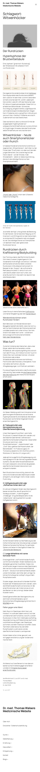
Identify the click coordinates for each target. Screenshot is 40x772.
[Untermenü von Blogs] (7, 759)
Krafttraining (29, 311)
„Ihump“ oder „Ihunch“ (10, 194)
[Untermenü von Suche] (8, 734)
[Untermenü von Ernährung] (10, 742)
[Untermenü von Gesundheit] (11, 747)
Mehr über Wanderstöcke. (12, 337)
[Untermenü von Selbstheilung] (13, 738)
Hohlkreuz (32, 93)
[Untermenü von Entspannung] (12, 751)
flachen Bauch (31, 314)
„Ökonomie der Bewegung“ (12, 550)
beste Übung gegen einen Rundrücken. (15, 669)
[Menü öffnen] (36, 4)
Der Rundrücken (13, 51)
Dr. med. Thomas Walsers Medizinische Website (13, 4)
